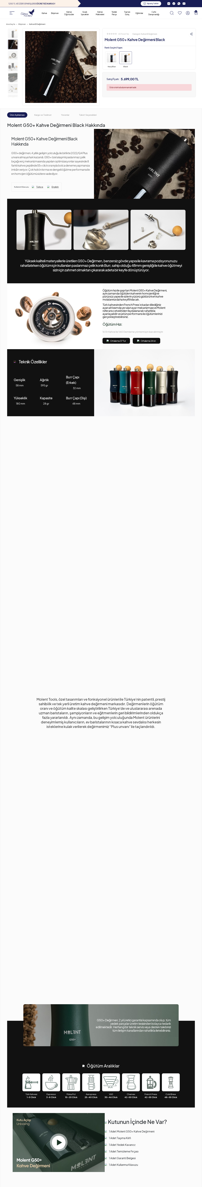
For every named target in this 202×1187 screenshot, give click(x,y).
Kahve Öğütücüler (69, 13)
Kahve (44, 13)
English (55, 186)
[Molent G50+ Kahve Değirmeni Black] (125, 58)
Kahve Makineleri (100, 13)
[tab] (17, 115)
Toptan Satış (127, 13)
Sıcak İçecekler (85, 13)
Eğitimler (139, 13)
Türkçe (39, 186)
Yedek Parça (114, 13)
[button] (196, 13)
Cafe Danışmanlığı (153, 13)
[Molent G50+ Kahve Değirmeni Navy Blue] (111, 58)
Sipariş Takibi (152, 3)
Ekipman (55, 13)
